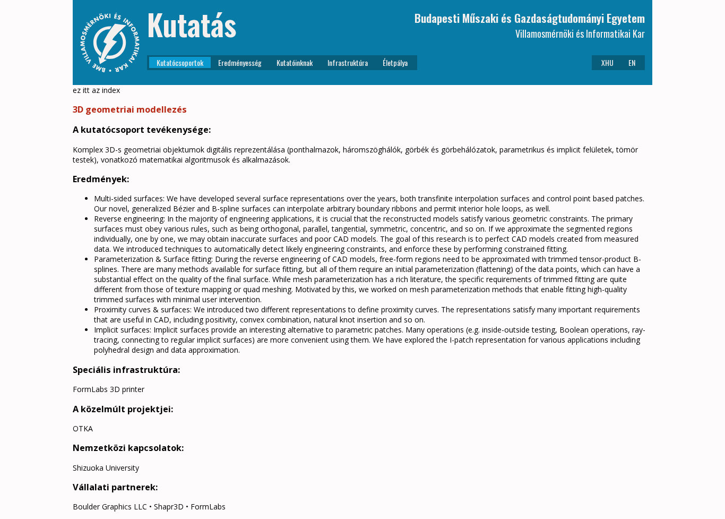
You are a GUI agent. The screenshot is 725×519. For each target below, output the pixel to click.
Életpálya (395, 62)
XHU (607, 62)
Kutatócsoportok (180, 62)
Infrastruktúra (347, 62)
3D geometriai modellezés (130, 109)
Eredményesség (240, 62)
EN (631, 62)
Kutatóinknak (295, 62)
